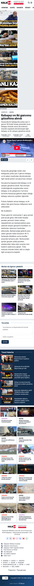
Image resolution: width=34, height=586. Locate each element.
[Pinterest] (13, 538)
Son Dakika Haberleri (10, 554)
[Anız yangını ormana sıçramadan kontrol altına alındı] (25, 489)
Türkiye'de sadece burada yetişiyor (6, 478)
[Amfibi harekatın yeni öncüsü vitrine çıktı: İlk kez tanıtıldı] (25, 449)
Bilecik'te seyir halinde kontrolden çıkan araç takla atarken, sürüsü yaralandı (24, 297)
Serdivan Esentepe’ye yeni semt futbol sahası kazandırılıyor (25, 518)
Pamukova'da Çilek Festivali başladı (6, 421)
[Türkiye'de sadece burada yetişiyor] (8, 469)
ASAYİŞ (12, 7)
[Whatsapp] (26, 538)
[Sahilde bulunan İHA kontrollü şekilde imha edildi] (8, 449)
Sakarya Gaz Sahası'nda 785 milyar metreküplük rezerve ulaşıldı (25, 479)
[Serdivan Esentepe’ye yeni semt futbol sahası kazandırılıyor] (25, 508)
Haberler (4, 112)
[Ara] (29, 3)
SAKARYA (20, 7)
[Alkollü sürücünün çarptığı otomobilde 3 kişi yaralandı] (25, 412)
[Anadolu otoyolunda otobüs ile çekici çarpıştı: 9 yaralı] (8, 307)
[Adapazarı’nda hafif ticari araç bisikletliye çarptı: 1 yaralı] (8, 273)
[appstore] (12, 570)
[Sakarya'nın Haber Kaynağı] (12, 2)
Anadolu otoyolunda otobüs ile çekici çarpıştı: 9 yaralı (8, 314)
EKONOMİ (21, 562)
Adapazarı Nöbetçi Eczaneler (12, 544)
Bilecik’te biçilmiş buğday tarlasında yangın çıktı (8, 296)
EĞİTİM (21, 564)
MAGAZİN (6, 566)
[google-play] (21, 570)
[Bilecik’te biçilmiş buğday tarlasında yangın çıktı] (8, 289)
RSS (6, 578)
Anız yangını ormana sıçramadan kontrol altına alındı (24, 498)
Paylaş (5, 159)
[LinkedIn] (20, 538)
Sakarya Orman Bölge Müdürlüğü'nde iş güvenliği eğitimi (7, 518)
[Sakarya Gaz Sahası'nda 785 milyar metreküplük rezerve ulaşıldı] (25, 469)
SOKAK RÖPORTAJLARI (9, 564)
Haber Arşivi (7, 555)
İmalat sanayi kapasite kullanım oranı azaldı (7, 497)
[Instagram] (17, 538)
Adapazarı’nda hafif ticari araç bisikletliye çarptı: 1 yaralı (8, 281)
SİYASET (28, 7)
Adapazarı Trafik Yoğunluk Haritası (14, 548)
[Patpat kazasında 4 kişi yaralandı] (25, 431)
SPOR (27, 564)
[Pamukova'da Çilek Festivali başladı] (8, 412)
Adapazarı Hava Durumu (11, 546)
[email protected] (23, 532)
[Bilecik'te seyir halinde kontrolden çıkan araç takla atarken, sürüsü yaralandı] (25, 289)
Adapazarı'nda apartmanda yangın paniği (25, 313)
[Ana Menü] (31, 3)
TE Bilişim (21, 583)
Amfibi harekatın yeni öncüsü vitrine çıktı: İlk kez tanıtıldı (25, 459)
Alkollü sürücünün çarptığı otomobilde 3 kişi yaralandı (25, 422)
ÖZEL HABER (15, 566)
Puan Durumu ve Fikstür (10, 550)
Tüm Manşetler (8, 552)
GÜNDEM (4, 7)
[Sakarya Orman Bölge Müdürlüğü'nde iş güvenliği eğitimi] (8, 508)
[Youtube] (23, 538)
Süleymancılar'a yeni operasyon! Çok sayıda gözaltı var (24, 281)
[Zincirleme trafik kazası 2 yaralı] (8, 431)
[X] (10, 538)
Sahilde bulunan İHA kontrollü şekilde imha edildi (7, 459)
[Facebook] (7, 538)
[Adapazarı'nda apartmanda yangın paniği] (25, 307)
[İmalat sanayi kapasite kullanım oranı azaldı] (8, 489)
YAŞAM (13, 562)
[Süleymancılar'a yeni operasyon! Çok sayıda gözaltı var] (25, 273)
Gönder (5, 342)
